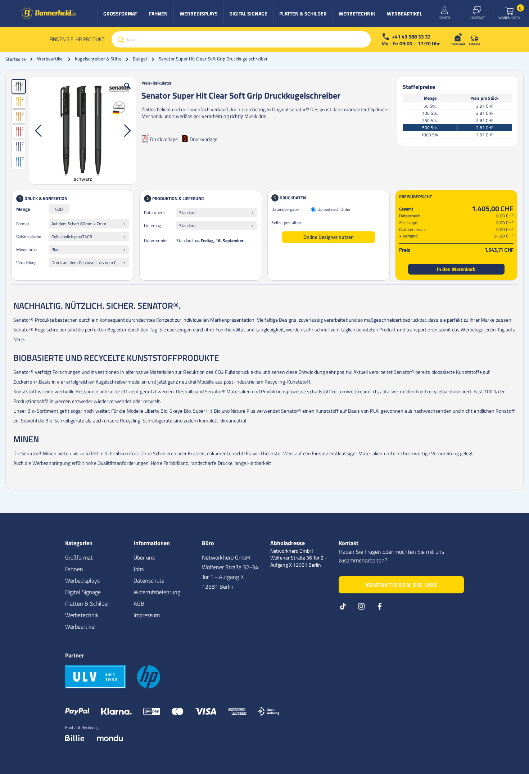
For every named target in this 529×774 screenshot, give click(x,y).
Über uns (144, 557)
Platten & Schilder (87, 603)
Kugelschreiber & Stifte (98, 58)
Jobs (139, 569)
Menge (23, 209)
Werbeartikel (50, 58)
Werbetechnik (82, 615)
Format (22, 223)
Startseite (15, 59)
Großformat (79, 557)
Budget (140, 58)
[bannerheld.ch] (49, 13)
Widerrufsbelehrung (157, 592)
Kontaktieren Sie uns (401, 584)
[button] (127, 91)
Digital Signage (83, 592)
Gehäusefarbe (28, 236)
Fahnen (74, 569)
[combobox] (241, 39)
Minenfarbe (26, 249)
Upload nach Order (334, 210)
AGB (139, 603)
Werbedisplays (82, 580)
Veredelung (26, 262)
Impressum (147, 615)
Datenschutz (149, 580)
